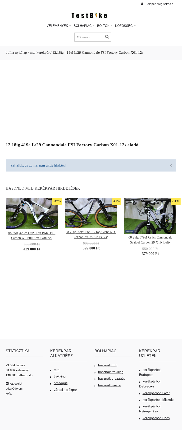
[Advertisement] (91, 99)
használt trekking (110, 372)
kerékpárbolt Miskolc (158, 399)
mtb (56, 370)
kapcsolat (16, 383)
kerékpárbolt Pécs (156, 418)
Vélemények (58, 26)
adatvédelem (14, 388)
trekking (60, 376)
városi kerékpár (65, 390)
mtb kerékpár (40, 52)
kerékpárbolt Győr (156, 393)
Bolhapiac (83, 26)
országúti (61, 383)
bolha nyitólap (16, 52)
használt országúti (111, 378)
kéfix (9, 393)
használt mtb (107, 365)
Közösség (124, 26)
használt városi (109, 385)
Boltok (103, 26)
